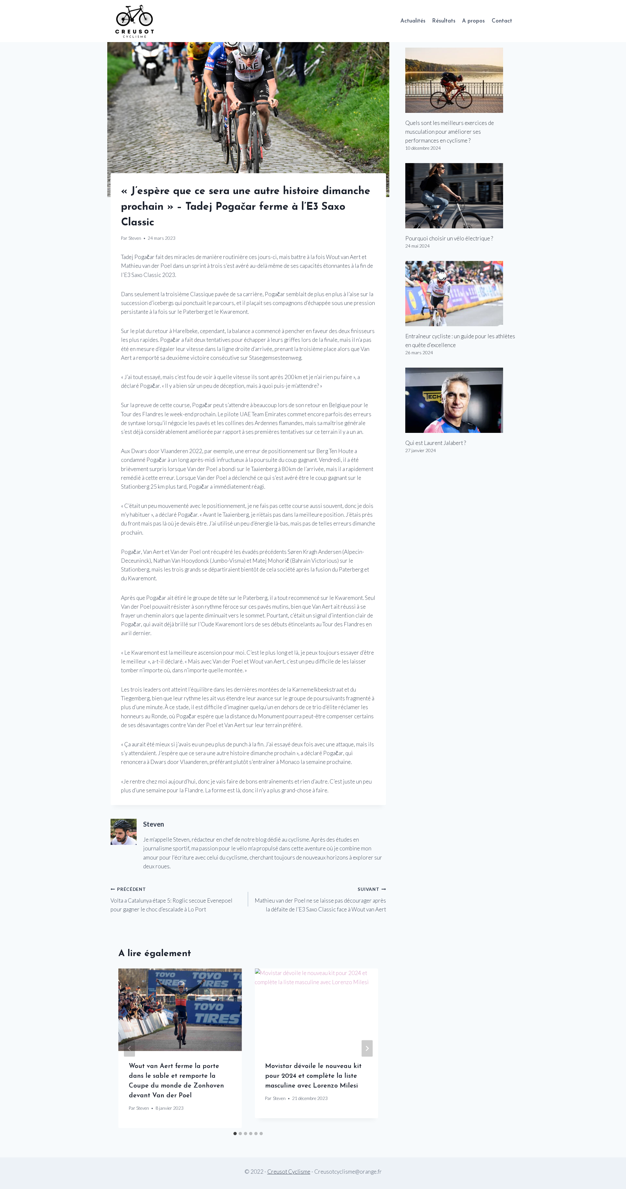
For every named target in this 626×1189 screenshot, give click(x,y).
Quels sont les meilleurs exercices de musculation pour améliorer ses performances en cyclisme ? (449, 131)
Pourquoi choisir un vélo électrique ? (449, 238)
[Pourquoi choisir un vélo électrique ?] (460, 195)
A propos (473, 21)
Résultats (443, 21)
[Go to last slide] (129, 1048)
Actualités (412, 21)
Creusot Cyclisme (288, 1171)
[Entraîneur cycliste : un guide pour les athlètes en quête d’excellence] (460, 293)
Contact (502, 21)
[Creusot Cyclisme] (135, 21)
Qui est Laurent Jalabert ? (435, 442)
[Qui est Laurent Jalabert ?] (460, 400)
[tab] (235, 1133)
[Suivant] (367, 1048)
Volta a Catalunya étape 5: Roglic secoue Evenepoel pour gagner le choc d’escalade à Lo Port (171, 900)
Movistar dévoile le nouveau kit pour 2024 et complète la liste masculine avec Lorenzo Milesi (313, 1076)
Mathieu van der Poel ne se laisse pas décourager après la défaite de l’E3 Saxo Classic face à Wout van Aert (320, 900)
